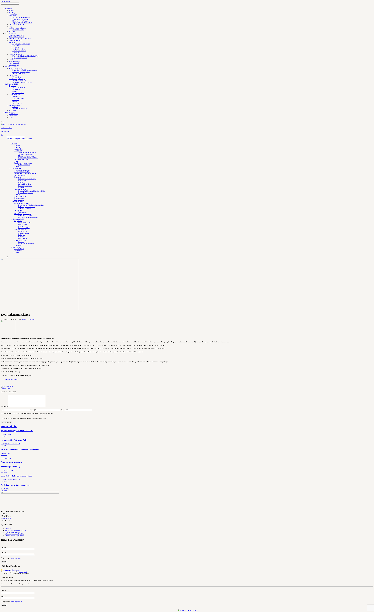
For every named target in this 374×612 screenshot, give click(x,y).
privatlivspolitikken (16, 558)
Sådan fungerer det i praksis (21, 72)
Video (10, 26)
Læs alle (6, 458)
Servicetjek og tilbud (18, 49)
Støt (2, 135)
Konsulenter (16, 45)
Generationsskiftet (7, 386)
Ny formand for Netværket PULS (14, 440)
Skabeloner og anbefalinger (17, 79)
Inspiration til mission (15, 54)
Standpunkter (13, 14)
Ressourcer (8, 9)
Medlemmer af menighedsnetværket (20, 38)
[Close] (7, 256)
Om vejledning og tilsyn (16, 68)
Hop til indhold (5, 1)
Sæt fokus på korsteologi (10, 466)
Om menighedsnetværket (16, 35)
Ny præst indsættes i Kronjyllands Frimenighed (20, 449)
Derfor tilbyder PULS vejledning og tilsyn (25, 70)
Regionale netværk (14, 105)
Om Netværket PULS (11, 84)
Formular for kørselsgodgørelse (14, 535)
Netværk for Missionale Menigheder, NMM (25, 56)
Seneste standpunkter (11, 462)
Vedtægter (15, 100)
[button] (1, 575)
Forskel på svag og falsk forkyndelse (15, 485)
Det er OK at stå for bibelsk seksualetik (16, 476)
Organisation (12, 86)
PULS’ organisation (18, 87)
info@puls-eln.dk (6, 518)
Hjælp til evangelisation (19, 58)
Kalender (11, 59)
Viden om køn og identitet (20, 19)
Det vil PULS (16, 96)
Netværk (15, 107)
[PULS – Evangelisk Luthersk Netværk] (19, 138)
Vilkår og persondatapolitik (13, 532)
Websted (63, 410)
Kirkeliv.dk (15, 47)
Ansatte (14, 91)
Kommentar (4, 406)
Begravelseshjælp (14, 63)
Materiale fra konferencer (20, 21)
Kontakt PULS (9, 112)
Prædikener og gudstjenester (17, 28)
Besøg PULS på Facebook (11, 570)
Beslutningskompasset (19, 51)
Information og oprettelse (20, 108)
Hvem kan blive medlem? (16, 37)
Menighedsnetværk (10, 33)
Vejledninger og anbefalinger (21, 44)
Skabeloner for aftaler (19, 80)
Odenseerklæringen (18, 98)
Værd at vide (13, 16)
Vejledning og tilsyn (11, 66)
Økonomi (15, 101)
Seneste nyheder (9, 426)
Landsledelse (13, 115)
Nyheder (11, 10)
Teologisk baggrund (18, 73)
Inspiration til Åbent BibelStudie (22, 23)
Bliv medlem (12, 110)
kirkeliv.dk (8, 528)
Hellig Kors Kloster (15, 61)
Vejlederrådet (13, 75)
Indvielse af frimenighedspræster (22, 82)
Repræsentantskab (18, 93)
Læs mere (4, 436)
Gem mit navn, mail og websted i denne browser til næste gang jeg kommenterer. (28, 413)
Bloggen (11, 12)
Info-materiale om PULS (16, 24)
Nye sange (12, 31)
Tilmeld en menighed (15, 40)
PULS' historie (17, 103)
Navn (2, 410)
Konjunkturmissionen (11, 379)
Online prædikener (18, 30)
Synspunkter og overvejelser (21, 17)
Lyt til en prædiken (6, 128)
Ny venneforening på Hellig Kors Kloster (17, 431)
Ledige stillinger (14, 65)
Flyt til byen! (6, 388)
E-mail (32, 410)
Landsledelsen (16, 89)
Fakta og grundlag (14, 94)
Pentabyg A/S (23, 572)
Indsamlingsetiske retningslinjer (14, 534)
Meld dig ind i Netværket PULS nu (15, 530)
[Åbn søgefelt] (2, 122)
